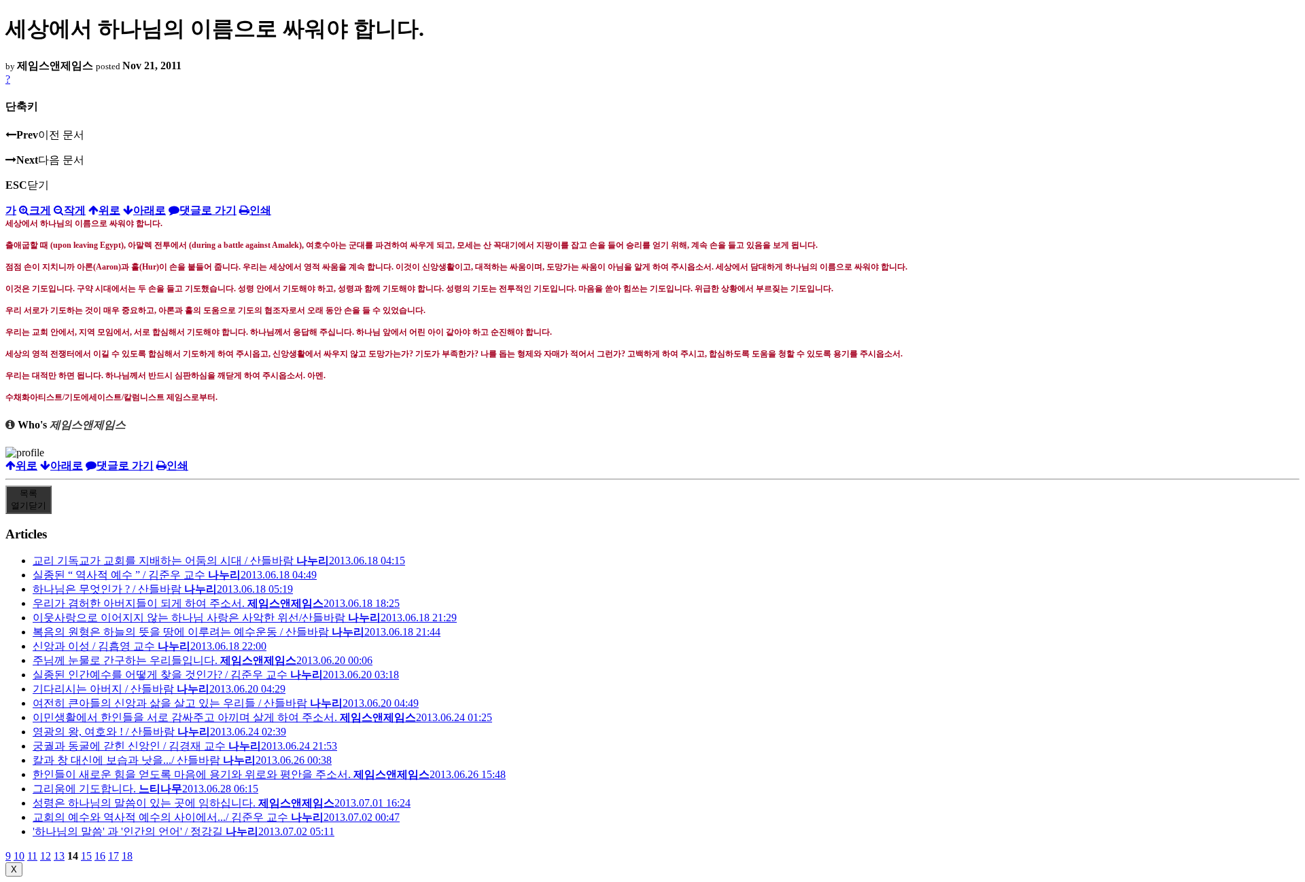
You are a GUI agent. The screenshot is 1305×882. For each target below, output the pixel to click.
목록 (28, 499)
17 (113, 856)
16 (99, 856)
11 (32, 856)
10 (19, 856)
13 (59, 856)
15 (86, 856)
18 (127, 856)
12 (45, 856)
